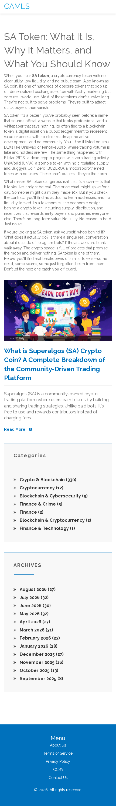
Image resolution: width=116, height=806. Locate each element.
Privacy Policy (58, 761)
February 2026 (39, 638)
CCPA (58, 769)
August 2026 (37, 589)
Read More (15, 429)
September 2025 (41, 678)
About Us (58, 745)
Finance (31, 512)
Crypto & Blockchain (47, 479)
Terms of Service (58, 753)
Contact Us (58, 777)
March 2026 (36, 630)
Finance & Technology (47, 528)
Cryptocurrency (41, 487)
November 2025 (41, 662)
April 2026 (34, 621)
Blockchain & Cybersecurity (53, 496)
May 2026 (34, 613)
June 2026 (35, 605)
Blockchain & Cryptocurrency (55, 520)
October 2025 (38, 670)
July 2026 (34, 597)
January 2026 (38, 646)
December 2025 (41, 654)
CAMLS (17, 6)
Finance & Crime (40, 504)
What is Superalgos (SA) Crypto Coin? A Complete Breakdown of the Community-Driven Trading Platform (54, 364)
